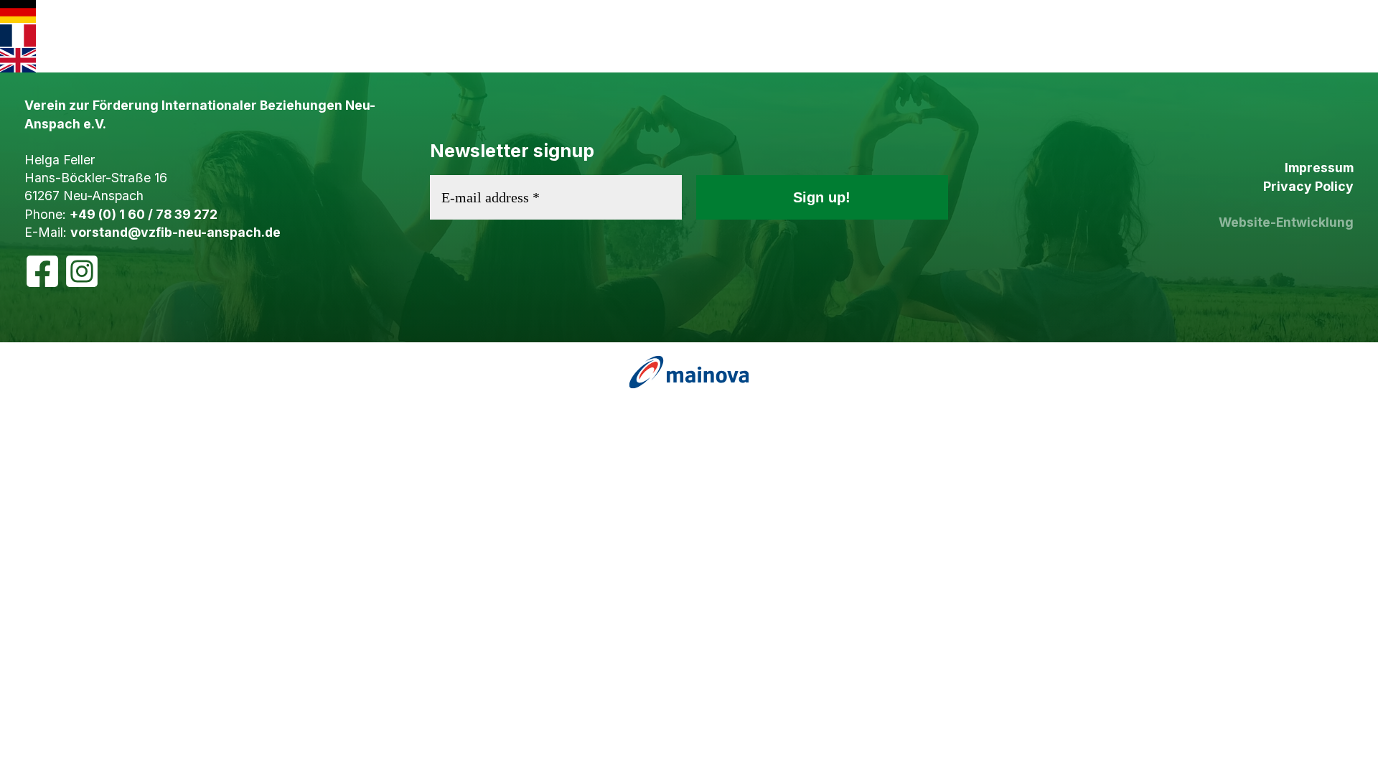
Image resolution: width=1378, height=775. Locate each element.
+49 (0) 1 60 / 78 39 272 (143, 214)
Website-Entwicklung (1286, 222)
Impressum (1319, 167)
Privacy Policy (1308, 186)
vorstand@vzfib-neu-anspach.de (175, 232)
